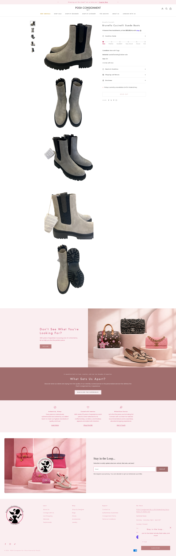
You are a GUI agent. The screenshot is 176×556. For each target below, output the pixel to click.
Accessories (76, 519)
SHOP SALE (58, 14)
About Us (46, 509)
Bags (74, 513)
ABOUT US (115, 14)
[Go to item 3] (32, 36)
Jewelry (74, 522)
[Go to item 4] (32, 43)
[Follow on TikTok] (15, 544)
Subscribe (155, 548)
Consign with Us (48, 513)
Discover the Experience (88, 392)
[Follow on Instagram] (10, 544)
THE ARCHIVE (104, 14)
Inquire (45, 346)
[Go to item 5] (32, 50)
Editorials (46, 519)
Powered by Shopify (34, 550)
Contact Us (106, 509)
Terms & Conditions (109, 519)
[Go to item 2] (32, 30)
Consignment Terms (109, 516)
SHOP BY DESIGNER (72, 14)
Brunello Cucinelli (108, 22)
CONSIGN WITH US (129, 14)
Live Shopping (47, 516)
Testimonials (47, 522)
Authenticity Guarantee (110, 513)
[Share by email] (116, 100)
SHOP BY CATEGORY (89, 14)
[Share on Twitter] (111, 100)
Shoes (74, 516)
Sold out (124, 94)
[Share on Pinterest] (113, 100)
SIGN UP (162, 469)
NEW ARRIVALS (45, 14)
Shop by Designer (78, 509)
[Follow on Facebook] (5, 544)
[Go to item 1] (32, 23)
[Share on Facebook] (108, 100)
